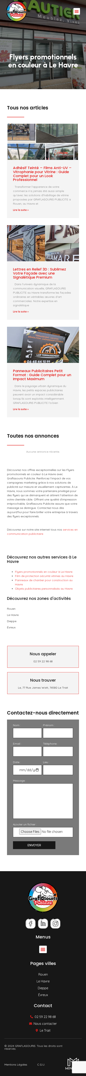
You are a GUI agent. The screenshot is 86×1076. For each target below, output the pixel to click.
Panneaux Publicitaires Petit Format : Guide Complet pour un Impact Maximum (42, 374)
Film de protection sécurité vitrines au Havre (44, 576)
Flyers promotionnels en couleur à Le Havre (43, 572)
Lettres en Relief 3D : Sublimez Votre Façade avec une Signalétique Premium (39, 273)
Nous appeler (43, 654)
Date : (17, 762)
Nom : (17, 725)
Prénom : (49, 725)
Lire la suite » (21, 209)
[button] (76, 11)
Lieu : (46, 762)
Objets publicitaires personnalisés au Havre (44, 588)
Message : (19, 780)
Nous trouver (43, 680)
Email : (17, 743)
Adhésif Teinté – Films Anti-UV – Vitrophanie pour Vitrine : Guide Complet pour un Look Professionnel (42, 173)
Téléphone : (50, 743)
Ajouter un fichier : (25, 824)
